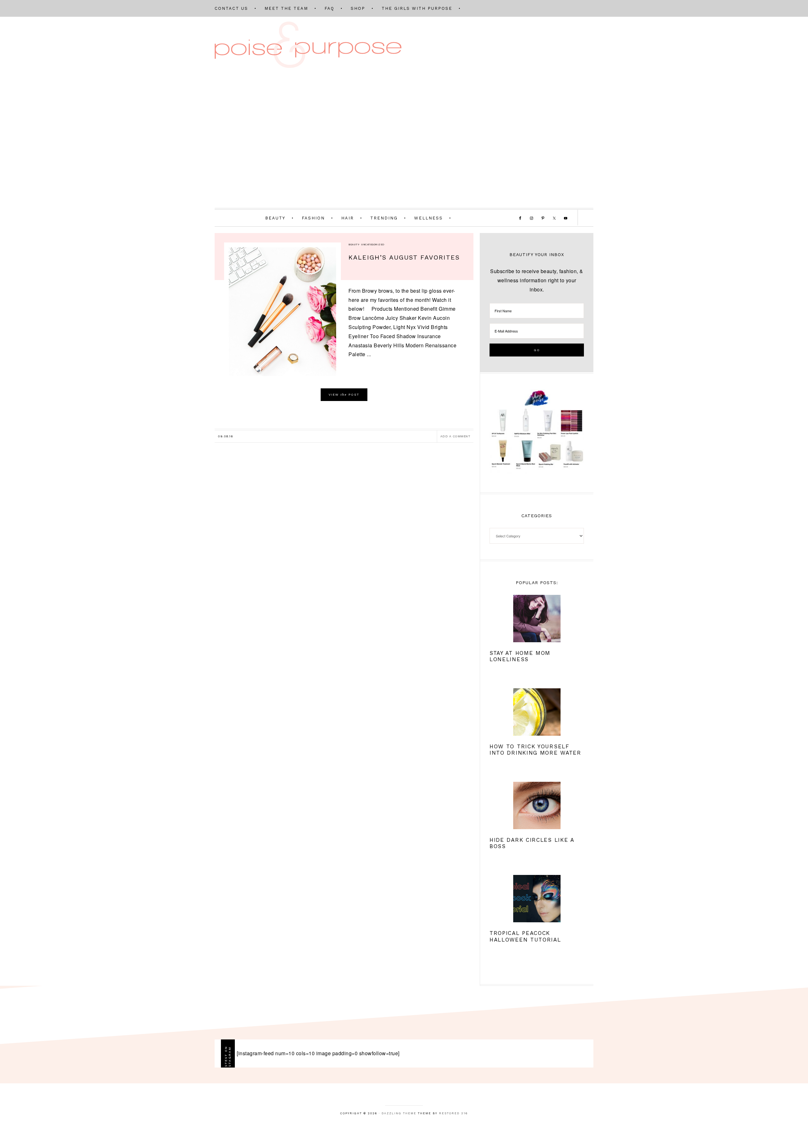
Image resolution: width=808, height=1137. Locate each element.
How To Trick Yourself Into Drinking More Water (535, 749)
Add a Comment (455, 436)
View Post (344, 394)
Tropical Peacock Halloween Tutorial (525, 936)
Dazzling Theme (399, 1113)
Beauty (353, 244)
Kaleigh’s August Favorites (404, 257)
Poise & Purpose (308, 44)
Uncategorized (372, 244)
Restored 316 (453, 1113)
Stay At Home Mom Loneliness (520, 656)
